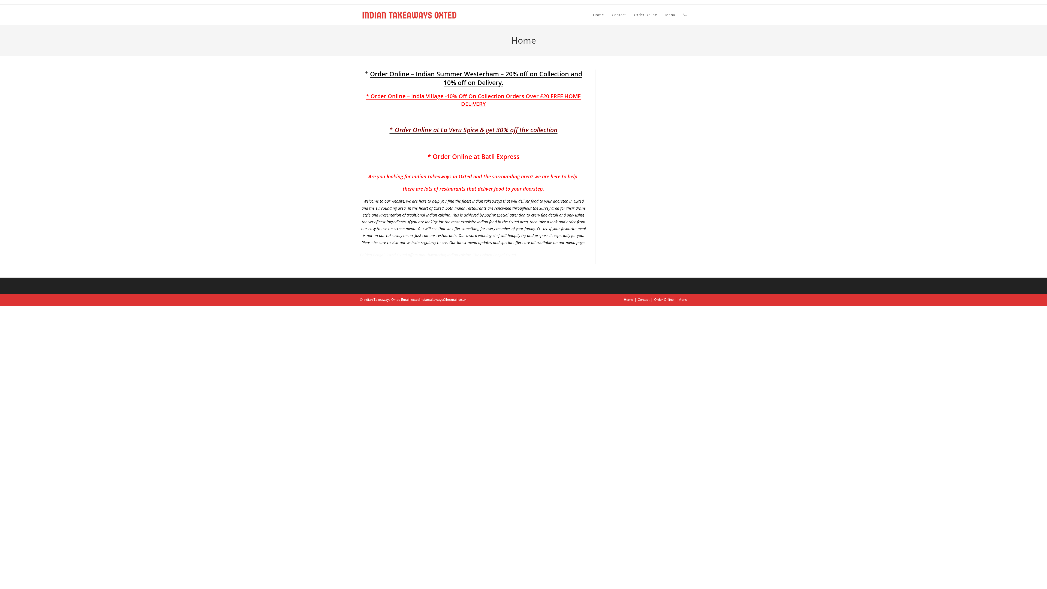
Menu (682, 299)
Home (628, 299)
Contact (643, 299)
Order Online (664, 299)
